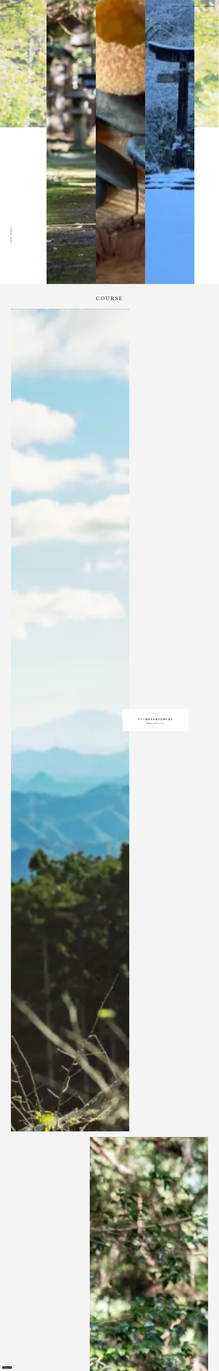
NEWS (174, 6)
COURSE (185, 6)
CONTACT (209, 6)
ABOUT (197, 6)
